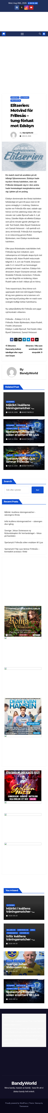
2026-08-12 (13, 999)
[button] (40, 34)
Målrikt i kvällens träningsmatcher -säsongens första (19, 408)
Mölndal (31, 425)
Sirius (33, 930)
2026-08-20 (13, 916)
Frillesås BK (15, 100)
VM (16, 960)
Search (8, 481)
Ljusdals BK (30, 455)
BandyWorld (24, 18)
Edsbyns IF (15, 97)
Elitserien (24, 97)
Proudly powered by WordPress (16, 1103)
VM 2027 (21, 960)
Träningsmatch (12, 933)
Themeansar (23, 1106)
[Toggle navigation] (22, 34)
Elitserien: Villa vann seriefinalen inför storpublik (34, 349)
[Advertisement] (24, 61)
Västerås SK (24, 933)
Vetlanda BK (24, 428)
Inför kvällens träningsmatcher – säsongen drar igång (21, 939)
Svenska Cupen (12, 428)
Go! (37, 490)
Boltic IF (10, 455)
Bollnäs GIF (11, 930)
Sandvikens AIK (23, 930)
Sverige (10, 960)
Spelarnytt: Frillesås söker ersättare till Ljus (22, 433)
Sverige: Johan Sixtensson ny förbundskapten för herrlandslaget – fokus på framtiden (22, 533)
